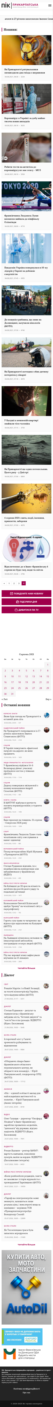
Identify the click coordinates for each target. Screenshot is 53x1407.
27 (33, 688)
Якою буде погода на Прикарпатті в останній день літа (22, 718)
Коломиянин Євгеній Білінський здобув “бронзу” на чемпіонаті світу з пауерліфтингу (23, 906)
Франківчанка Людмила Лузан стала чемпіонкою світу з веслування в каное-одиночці (22, 837)
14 (40, 676)
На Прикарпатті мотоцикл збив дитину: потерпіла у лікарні (26, 373)
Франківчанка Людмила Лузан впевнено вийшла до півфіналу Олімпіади (21, 218)
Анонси (8, 1089)
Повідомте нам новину (28, 593)
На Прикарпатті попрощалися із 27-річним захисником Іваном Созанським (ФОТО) (22, 734)
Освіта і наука (10, 800)
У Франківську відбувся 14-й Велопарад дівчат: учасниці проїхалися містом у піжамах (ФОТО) (19, 769)
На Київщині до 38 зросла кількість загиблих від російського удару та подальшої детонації (22, 889)
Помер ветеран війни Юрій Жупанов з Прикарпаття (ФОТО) (23, 853)
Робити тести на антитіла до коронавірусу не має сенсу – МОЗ (22, 168)
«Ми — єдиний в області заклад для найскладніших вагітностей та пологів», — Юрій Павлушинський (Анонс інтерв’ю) (22, 1098)
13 (33, 676)
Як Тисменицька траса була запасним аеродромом (18, 1232)
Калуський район (11, 918)
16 (5, 682)
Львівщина (9, 935)
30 (5, 693)
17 (12, 682)
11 (19, 676)
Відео (7, 1114)
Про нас (26, 1392)
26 (26, 688)
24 (12, 688)
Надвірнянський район (14, 728)
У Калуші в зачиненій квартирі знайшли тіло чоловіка (21, 422)
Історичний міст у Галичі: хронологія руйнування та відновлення (17, 1042)
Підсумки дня (28, 601)
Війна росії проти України (15, 883)
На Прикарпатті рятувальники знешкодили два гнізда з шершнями (24, 71)
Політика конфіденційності (26, 1388)
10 (12, 676)
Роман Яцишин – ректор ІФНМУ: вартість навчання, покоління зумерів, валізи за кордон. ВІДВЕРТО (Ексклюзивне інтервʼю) (23, 1155)
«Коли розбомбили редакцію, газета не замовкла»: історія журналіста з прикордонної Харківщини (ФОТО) (23, 1179)
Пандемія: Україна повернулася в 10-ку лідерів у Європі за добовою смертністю (26, 270)
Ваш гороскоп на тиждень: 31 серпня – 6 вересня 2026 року (23, 821)
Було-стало (10, 1035)
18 (19, 682)
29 (47, 688)
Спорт (6, 832)
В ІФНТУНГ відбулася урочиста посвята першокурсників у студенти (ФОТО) (23, 805)
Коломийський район (14, 901)
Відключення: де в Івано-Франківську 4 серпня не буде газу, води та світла (26, 568)
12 (26, 676)
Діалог (9, 975)
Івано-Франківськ (11, 863)
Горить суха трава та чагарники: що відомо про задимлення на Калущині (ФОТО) (23, 923)
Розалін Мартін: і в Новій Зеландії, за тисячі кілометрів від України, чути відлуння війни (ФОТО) (22, 991)
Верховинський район (14, 849)
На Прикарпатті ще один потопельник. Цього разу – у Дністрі (26, 471)
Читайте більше (26, 968)
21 (40, 682)
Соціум (7, 745)
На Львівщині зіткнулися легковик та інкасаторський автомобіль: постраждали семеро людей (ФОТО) (23, 941)
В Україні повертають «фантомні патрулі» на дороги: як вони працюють (21, 751)
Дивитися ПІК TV (28, 609)
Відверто (8, 1146)
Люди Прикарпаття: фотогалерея (18, 763)
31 (12, 693)
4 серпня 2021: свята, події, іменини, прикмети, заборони (24, 519)
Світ (6, 984)
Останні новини (17, 705)
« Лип (5, 699)
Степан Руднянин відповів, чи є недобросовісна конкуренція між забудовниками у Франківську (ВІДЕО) (21, 870)
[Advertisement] (22, 632)
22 (47, 682)
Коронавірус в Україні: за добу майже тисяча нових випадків (24, 120)
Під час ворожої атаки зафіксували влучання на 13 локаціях (22, 956)
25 (19, 688)
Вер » (48, 699)
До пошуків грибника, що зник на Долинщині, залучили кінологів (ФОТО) (22, 322)
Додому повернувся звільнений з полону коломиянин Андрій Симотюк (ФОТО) (21, 788)
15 (47, 676)
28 (40, 688)
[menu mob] (49, 6)
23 (5, 688)
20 (33, 682)
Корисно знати (10, 714)
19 (26, 682)
